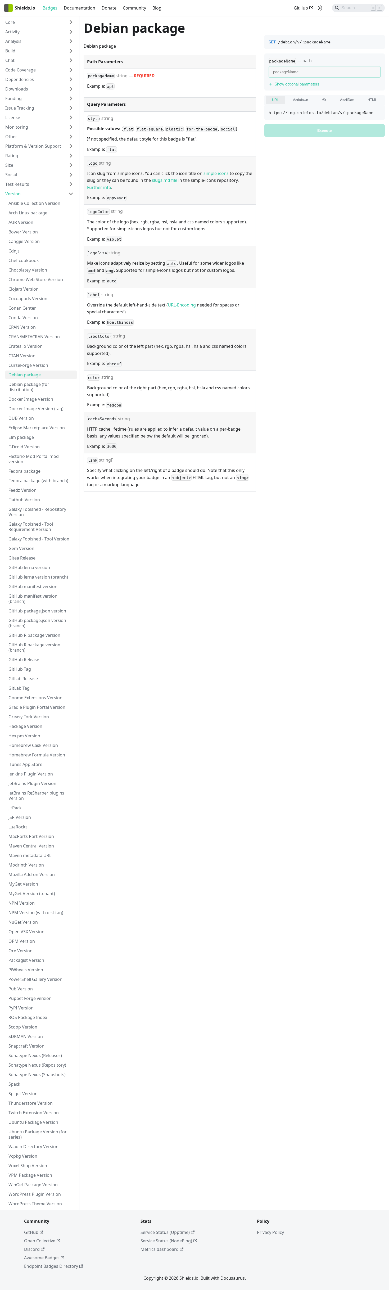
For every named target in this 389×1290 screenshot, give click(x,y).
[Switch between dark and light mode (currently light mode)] (320, 8)
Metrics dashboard (160, 1249)
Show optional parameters (296, 84)
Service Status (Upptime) (165, 1232)
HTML (372, 100)
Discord (32, 1249)
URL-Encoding (182, 305)
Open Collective (39, 1241)
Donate (109, 8)
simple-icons (216, 173)
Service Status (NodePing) (166, 1241)
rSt (324, 100)
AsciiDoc (347, 100)
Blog (156, 8)
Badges (50, 8)
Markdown (300, 100)
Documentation (79, 8)
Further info (99, 187)
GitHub (301, 8)
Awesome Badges (42, 1258)
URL (275, 100)
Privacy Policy (270, 1232)
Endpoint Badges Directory (51, 1266)
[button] (39, 22)
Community (134, 8)
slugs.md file (164, 180)
